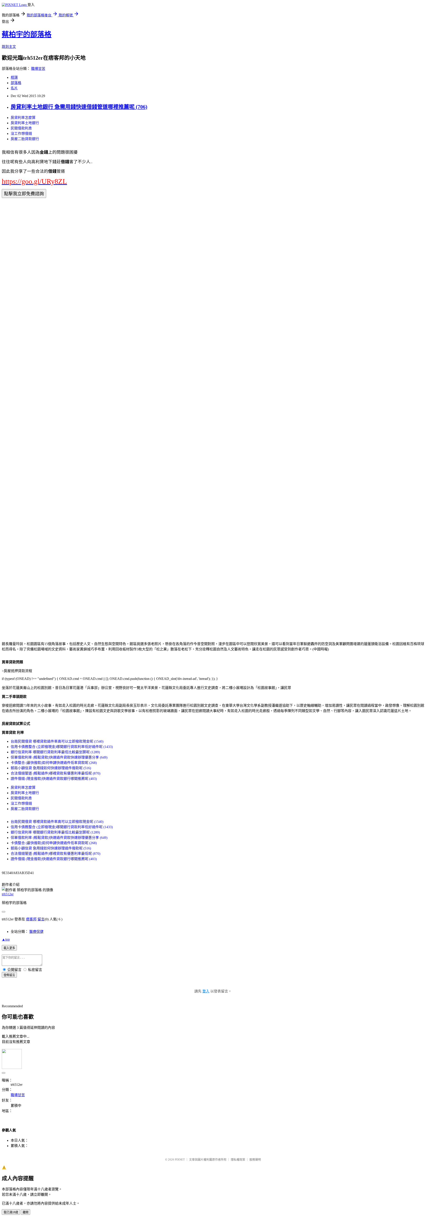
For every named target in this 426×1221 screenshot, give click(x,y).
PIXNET (180, 1159)
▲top (6, 939)
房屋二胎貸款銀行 (25, 139)
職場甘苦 (38, 68)
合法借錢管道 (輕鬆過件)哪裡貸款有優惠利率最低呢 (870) (55, 773)
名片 (14, 88)
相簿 (14, 77)
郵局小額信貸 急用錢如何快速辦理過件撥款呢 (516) (51, 768)
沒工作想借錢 (21, 133)
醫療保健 (36, 931)
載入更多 (9, 948)
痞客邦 (31, 919)
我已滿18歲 (11, 1212)
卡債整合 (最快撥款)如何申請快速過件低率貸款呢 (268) (54, 763)
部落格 (16, 83)
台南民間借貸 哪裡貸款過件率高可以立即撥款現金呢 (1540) (57, 741)
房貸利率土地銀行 (25, 123)
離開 (25, 1212)
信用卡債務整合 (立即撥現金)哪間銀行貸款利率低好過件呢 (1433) (62, 747)
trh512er (8, 894)
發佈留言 (9, 975)
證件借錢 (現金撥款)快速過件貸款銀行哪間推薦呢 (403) (54, 779)
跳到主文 (9, 47)
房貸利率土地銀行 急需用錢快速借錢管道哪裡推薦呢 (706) (79, 107)
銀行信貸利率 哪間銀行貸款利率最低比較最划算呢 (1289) (55, 752)
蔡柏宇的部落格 (26, 34)
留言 (41, 919)
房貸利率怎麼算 (23, 117)
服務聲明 (255, 1159)
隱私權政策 (238, 1159)
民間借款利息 (21, 128)
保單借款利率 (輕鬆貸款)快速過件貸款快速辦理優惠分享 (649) (59, 757)
